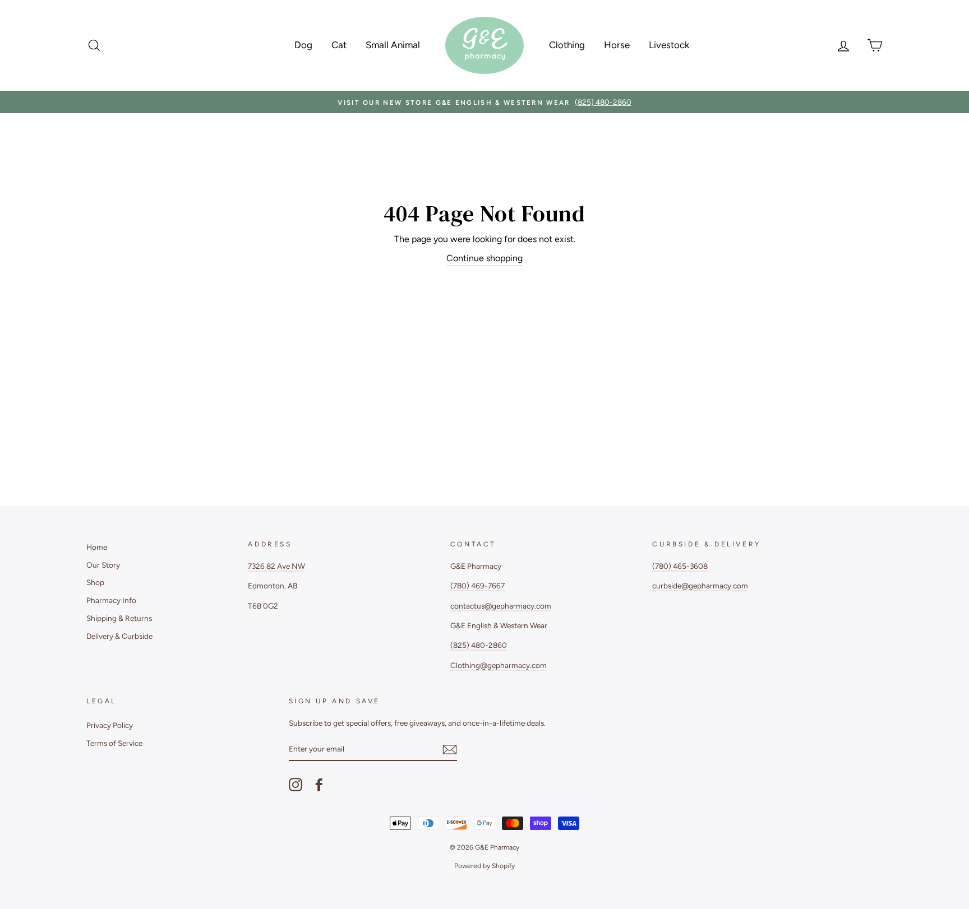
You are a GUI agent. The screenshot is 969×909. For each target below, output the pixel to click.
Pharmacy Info (111, 600)
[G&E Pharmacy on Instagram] (295, 784)
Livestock (669, 44)
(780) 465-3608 (680, 566)
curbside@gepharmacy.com (700, 585)
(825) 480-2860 (478, 645)
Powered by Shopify (484, 866)
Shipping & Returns (119, 618)
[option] (484, 102)
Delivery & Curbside (119, 636)
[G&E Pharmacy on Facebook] (319, 784)
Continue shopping (484, 258)
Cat (339, 44)
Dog (303, 44)
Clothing (567, 44)
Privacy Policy (109, 725)
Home (96, 546)
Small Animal (393, 44)
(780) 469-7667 (477, 585)
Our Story (103, 564)
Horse (617, 44)
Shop (95, 582)
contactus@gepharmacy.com (500, 605)
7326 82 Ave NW (276, 566)
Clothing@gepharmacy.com (498, 665)
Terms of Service (114, 743)
